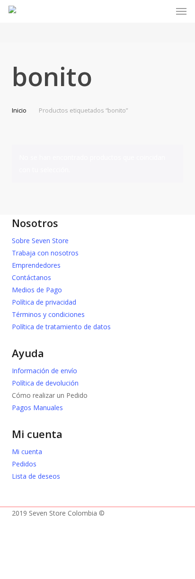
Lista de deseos (36, 476)
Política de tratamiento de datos (61, 326)
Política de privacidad (44, 302)
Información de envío (44, 370)
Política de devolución (45, 382)
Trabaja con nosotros (45, 252)
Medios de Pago (37, 289)
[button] (181, 11)
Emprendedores (36, 265)
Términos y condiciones (48, 314)
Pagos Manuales (37, 407)
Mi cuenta (27, 451)
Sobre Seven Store (40, 240)
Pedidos (24, 463)
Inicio (19, 110)
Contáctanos (31, 277)
